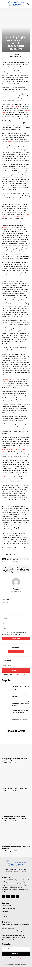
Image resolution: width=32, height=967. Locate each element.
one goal (10, 142)
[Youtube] (17, 896)
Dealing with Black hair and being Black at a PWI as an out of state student (23, 570)
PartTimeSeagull (7, 477)
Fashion (4, 939)
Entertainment (16, 34)
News (3, 933)
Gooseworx (5, 227)
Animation (15, 559)
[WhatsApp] (22, 651)
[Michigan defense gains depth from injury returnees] (6, 711)
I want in (15, 670)
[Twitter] (14, 651)
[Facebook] (10, 651)
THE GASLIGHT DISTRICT (10, 450)
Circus (21, 559)
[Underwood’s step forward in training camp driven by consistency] (6, 688)
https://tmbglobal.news (16, 591)
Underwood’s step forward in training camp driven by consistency (20, 687)
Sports (4, 928)
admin (17, 54)
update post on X (10, 379)
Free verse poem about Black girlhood (20, 695)
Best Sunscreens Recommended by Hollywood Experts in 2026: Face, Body (21, 703)
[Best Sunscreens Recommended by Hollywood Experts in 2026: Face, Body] (6, 703)
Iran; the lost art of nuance (20, 719)
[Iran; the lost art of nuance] (6, 719)
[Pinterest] (18, 651)
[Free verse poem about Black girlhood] (6, 696)
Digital (26, 559)
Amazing (9, 559)
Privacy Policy (21, 674)
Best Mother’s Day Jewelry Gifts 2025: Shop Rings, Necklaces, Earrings (8, 570)
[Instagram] (8, 896)
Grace (4, 561)
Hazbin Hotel (15, 106)
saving (16, 561)
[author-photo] (3, 762)
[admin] (16, 582)
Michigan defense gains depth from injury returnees (20, 711)
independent (10, 561)
